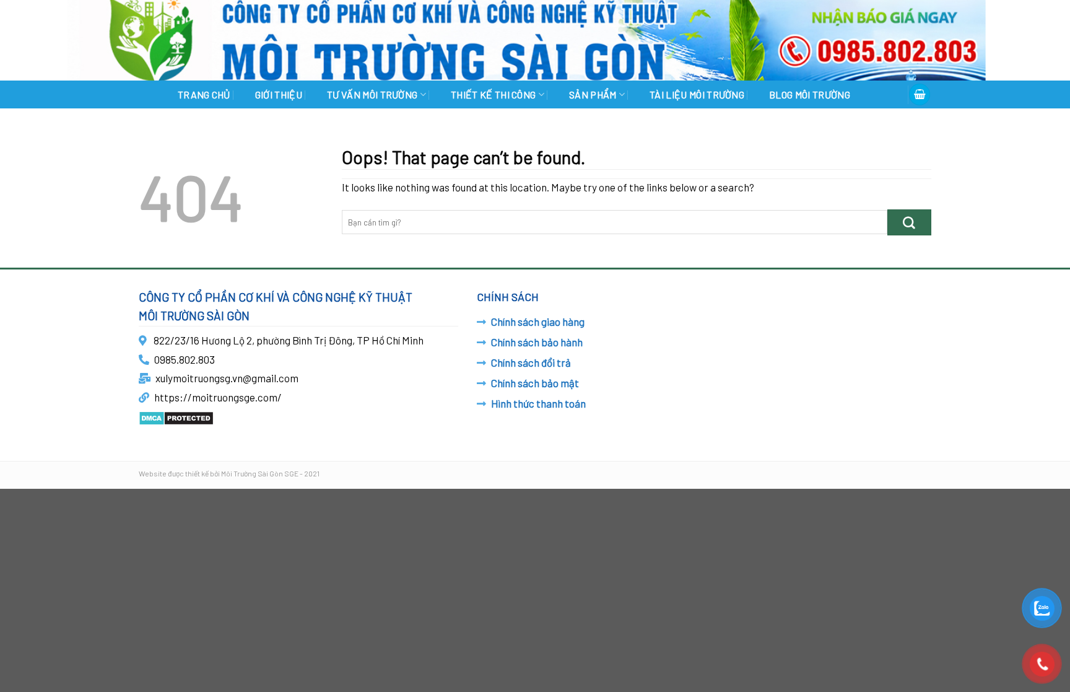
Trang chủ (204, 94)
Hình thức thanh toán (538, 403)
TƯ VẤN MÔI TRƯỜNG (372, 94)
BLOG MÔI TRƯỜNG (809, 94)
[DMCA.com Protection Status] (176, 416)
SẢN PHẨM (593, 94)
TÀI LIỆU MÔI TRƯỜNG (697, 94)
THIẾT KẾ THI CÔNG (493, 94)
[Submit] (909, 222)
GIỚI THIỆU (278, 94)
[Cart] (919, 94)
